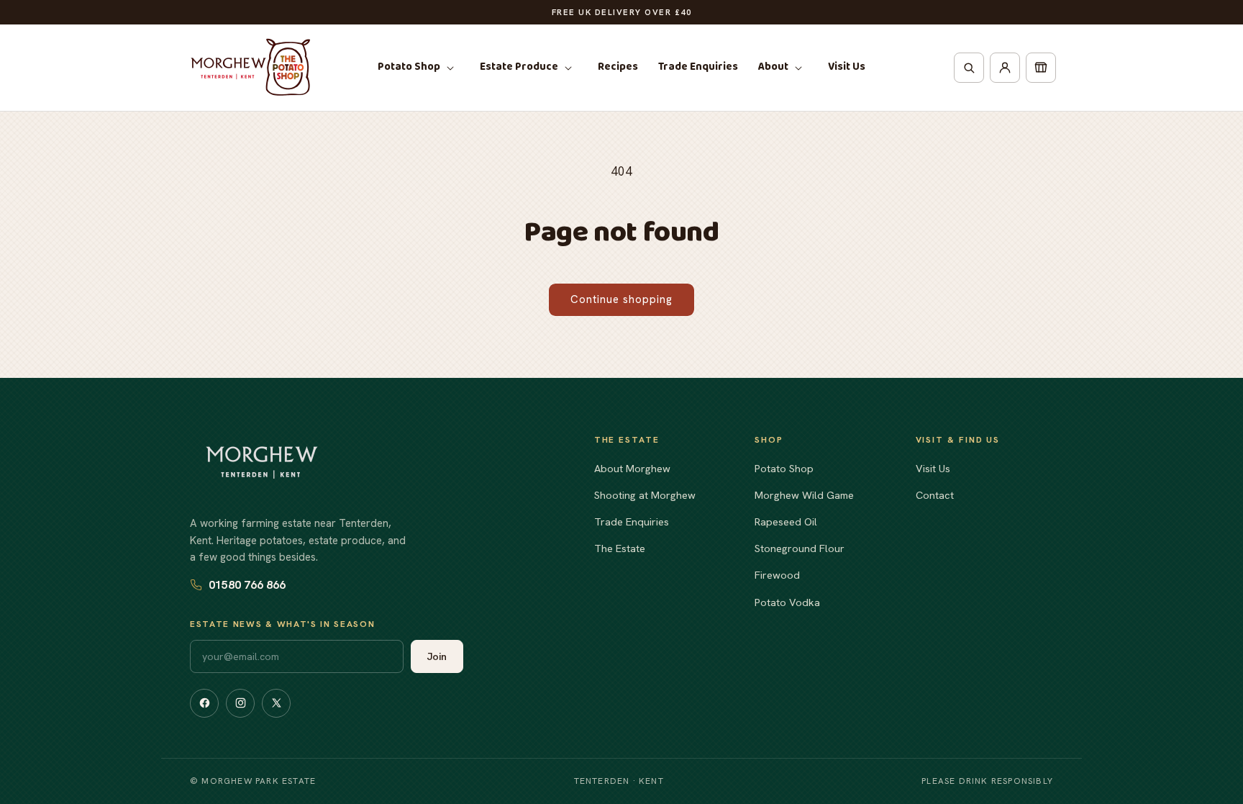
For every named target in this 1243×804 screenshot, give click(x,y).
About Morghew (632, 468)
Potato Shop (784, 468)
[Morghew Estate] (262, 462)
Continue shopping (621, 299)
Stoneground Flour (799, 548)
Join (437, 656)
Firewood (777, 575)
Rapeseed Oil (786, 521)
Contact (935, 495)
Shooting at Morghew (645, 495)
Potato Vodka (787, 602)
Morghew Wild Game (804, 495)
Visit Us (933, 468)
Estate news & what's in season (282, 624)
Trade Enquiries (631, 521)
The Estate (619, 548)
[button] (419, 68)
